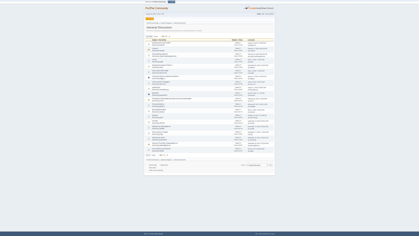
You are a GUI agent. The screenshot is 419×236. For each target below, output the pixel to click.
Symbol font (156, 87)
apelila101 (253, 45)
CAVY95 (162, 123)
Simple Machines (158, 233)
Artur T (161, 101)
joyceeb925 (163, 95)
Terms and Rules (263, 234)
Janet (161, 117)
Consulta (155, 121)
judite (161, 62)
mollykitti (252, 106)
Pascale (161, 51)
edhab (161, 151)
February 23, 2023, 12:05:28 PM (257, 99)
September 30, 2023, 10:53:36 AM (258, 143)
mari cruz (162, 84)
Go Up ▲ (272, 234)
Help (256, 234)
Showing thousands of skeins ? (162, 65)
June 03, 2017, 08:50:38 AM (256, 149)
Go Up (148, 155)
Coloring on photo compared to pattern (165, 76)
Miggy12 (162, 78)
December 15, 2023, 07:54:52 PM (258, 127)
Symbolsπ (155, 93)
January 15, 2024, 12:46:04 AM (257, 76)
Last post (251, 40)
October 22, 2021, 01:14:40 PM (257, 115)
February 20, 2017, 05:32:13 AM (257, 104)
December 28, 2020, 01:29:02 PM (258, 65)
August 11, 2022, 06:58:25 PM (257, 87)
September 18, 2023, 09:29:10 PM (258, 121)
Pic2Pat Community (156, 8)
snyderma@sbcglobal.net (167, 56)
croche (154, 60)
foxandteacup (164, 90)
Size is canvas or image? (160, 132)
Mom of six (163, 73)
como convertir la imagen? (161, 82)
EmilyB (252, 73)
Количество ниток (158, 138)
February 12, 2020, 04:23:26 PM (257, 48)
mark (161, 67)
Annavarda (163, 140)
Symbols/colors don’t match (161, 43)
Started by (162, 40)
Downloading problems (160, 54)
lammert (252, 51)
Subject (154, 40)
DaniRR (161, 129)
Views (240, 40)
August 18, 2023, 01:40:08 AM (257, 43)
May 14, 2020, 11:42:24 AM (256, 71)
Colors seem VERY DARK (160, 71)
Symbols (155, 115)
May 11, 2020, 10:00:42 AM (256, 110)
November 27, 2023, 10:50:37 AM (258, 138)
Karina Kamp (253, 118)
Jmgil (161, 134)
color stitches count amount (161, 149)
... (168, 36)
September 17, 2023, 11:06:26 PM (258, 132)
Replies (234, 40)
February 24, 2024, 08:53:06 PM (257, 54)
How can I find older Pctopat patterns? (165, 143)
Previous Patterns (158, 104)
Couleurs (155, 48)
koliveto (162, 45)
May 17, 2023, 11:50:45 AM (256, 60)
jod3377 (162, 106)
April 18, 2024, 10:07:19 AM (256, 82)
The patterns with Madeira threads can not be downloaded (171, 99)
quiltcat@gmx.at (164, 145)
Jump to (243, 165)
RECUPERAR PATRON (159, 110)
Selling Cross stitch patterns (161, 126)
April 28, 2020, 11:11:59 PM (256, 93)
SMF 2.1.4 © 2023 (149, 233)
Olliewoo (252, 67)
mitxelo (161, 112)
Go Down (149, 36)
